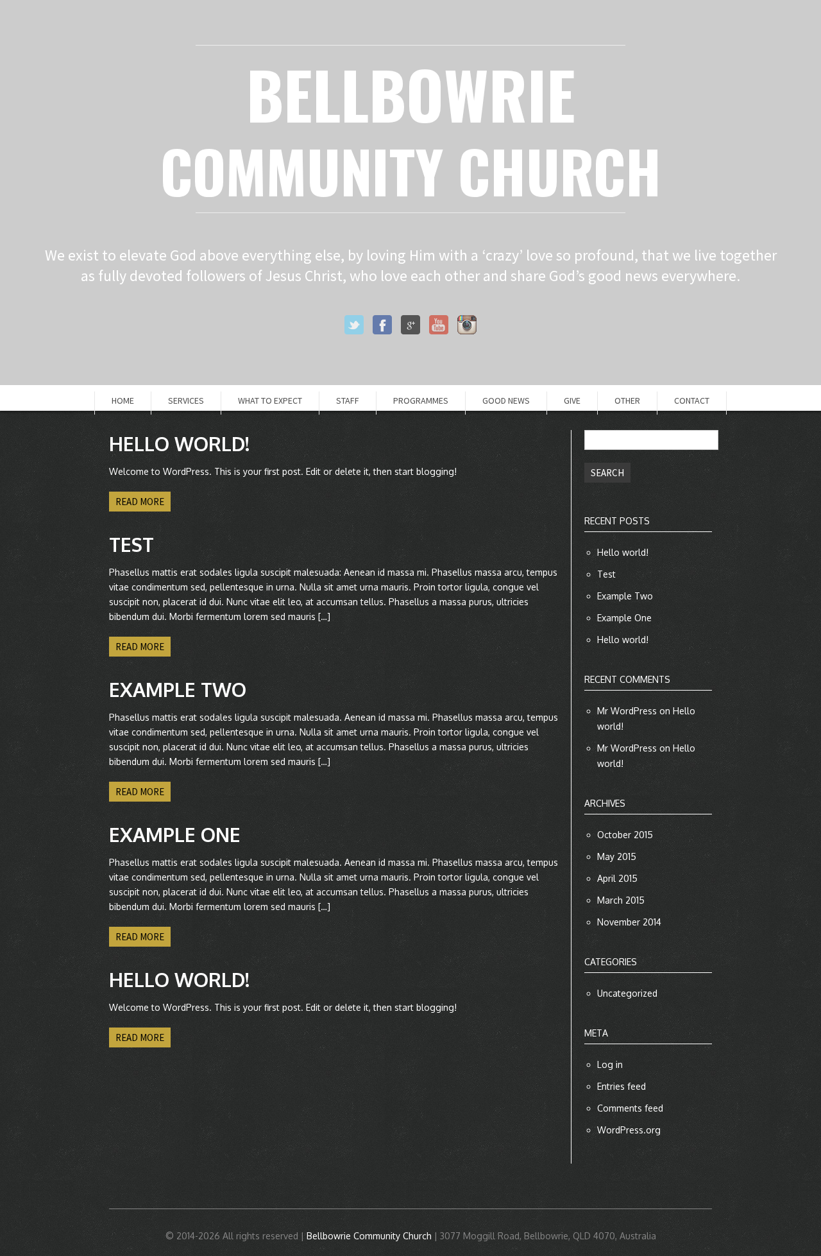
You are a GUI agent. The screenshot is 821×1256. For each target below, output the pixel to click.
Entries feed (621, 1086)
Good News (506, 400)
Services (186, 400)
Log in (610, 1064)
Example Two (625, 595)
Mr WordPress (627, 710)
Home (123, 400)
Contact (691, 400)
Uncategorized (627, 993)
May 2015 (616, 856)
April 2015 (617, 878)
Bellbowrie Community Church (369, 1235)
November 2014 (629, 921)
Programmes (420, 400)
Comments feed (630, 1108)
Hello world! (622, 552)
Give (572, 400)
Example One (624, 617)
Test (606, 574)
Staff (347, 400)
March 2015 (621, 900)
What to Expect (270, 400)
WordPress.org (629, 1129)
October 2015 (625, 834)
